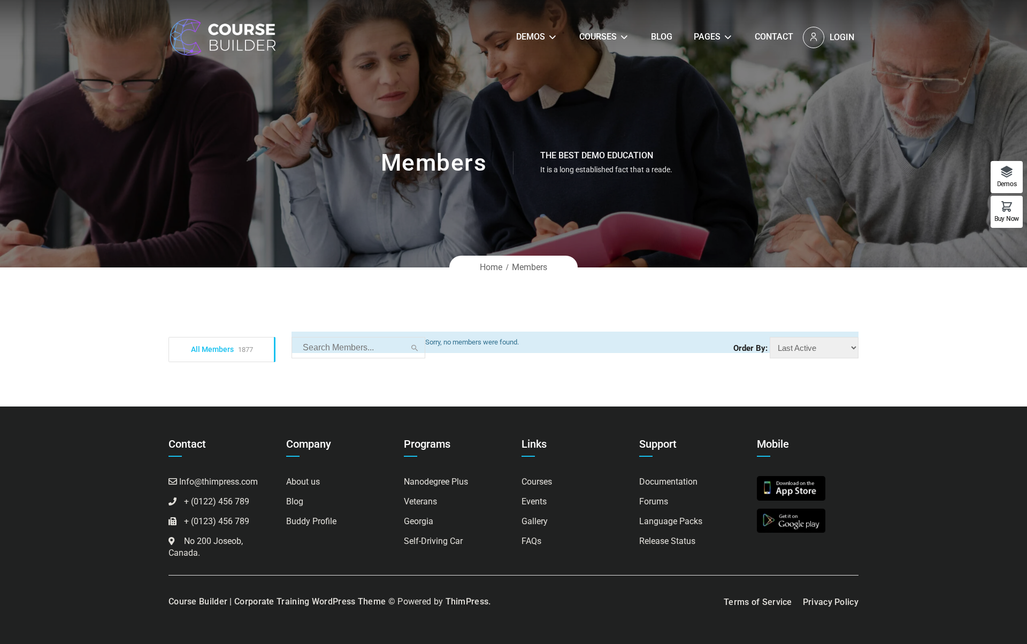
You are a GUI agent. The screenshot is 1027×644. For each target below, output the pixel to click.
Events (534, 501)
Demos (530, 37)
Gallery (535, 521)
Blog (661, 37)
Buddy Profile (311, 521)
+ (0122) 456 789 (216, 501)
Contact (774, 37)
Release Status (667, 541)
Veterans (420, 501)
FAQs (531, 541)
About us (303, 482)
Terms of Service (758, 602)
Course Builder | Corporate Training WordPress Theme (277, 601)
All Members (222, 349)
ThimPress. (468, 601)
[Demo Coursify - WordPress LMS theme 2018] (221, 37)
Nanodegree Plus (436, 482)
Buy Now (1006, 218)
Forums (653, 501)
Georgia (418, 521)
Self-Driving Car (433, 541)
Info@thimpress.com (218, 482)
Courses (598, 37)
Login (842, 37)
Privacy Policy (831, 602)
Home (491, 267)
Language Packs (670, 521)
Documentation (668, 482)
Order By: (750, 348)
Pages (707, 37)
